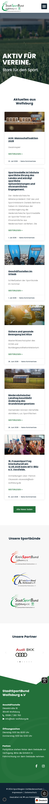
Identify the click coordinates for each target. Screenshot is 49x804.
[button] (44, 6)
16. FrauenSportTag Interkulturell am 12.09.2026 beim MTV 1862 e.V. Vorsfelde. (23, 465)
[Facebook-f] (36, 766)
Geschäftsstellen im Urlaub (20, 273)
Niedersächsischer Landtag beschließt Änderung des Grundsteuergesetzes (21, 399)
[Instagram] (43, 766)
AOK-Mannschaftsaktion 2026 (23, 140)
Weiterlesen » (15, 153)
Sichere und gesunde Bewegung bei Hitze (20, 333)
